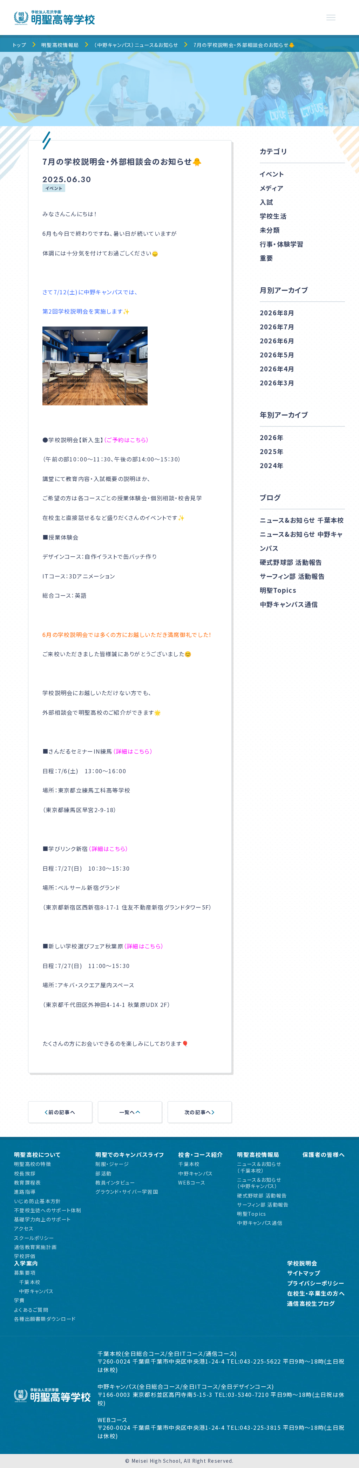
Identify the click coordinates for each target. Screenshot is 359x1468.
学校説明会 (302, 1263)
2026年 (272, 437)
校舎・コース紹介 (200, 1154)
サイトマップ (303, 1273)
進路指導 (24, 1191)
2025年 (272, 451)
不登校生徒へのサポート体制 (48, 1210)
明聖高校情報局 (60, 44)
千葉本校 (188, 1164)
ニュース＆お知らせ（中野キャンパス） (259, 1183)
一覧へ (127, 1112)
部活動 (103, 1173)
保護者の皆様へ (324, 1154)
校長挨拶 (24, 1173)
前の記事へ (61, 1112)
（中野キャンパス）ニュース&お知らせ (136, 44)
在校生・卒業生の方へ (316, 1293)
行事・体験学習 (282, 243)
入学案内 (26, 1263)
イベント (53, 188)
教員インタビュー (115, 1182)
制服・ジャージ (112, 1164)
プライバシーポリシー (315, 1283)
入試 (266, 201)
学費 (19, 1300)
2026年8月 (277, 312)
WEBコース (191, 1182)
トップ (19, 44)
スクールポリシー (34, 1238)
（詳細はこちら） (133, 751)
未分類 (270, 229)
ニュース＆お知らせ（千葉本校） (259, 1167)
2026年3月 (277, 382)
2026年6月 (277, 340)
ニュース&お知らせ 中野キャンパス (301, 541)
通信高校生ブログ (311, 1303)
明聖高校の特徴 (32, 1164)
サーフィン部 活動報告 (292, 576)
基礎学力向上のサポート (42, 1219)
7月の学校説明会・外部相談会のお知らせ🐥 (245, 44)
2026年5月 (277, 354)
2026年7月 (277, 326)
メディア (272, 187)
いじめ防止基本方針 (37, 1201)
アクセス (24, 1228)
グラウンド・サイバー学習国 (126, 1191)
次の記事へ (197, 1112)
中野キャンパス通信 (289, 604)
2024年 (272, 465)
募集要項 (24, 1272)
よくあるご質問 (31, 1309)
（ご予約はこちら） (126, 439)
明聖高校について (37, 1154)
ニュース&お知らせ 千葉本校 (302, 519)
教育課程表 (27, 1182)
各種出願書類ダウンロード (45, 1319)
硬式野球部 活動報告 (291, 562)
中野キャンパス (195, 1173)
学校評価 (24, 1256)
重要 (266, 257)
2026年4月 (277, 368)
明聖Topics (278, 590)
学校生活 (273, 215)
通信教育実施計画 (35, 1247)
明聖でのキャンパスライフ (129, 1154)
